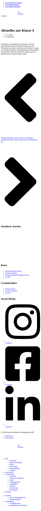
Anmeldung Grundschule (18, 505)
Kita (6, 459)
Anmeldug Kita (15, 503)
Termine (12, 470)
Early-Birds (9, 472)
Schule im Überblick (17, 478)
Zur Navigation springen (13, 3)
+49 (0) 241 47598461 (10, 240)
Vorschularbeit (15, 468)
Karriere (8, 495)
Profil (11, 464)
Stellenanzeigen (15, 499)
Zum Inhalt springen (12, 5)
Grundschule (9, 474)
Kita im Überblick (16, 462)
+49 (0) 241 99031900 (10, 257)
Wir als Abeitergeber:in (17, 497)
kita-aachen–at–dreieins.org (10, 242)
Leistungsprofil (15, 482)
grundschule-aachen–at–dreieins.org (13, 259)
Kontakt (8, 492)
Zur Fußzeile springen (12, 6)
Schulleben (13, 484)
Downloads (14, 490)
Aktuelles (13, 461)
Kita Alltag (13, 466)
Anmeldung (9, 501)
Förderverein (14, 488)
